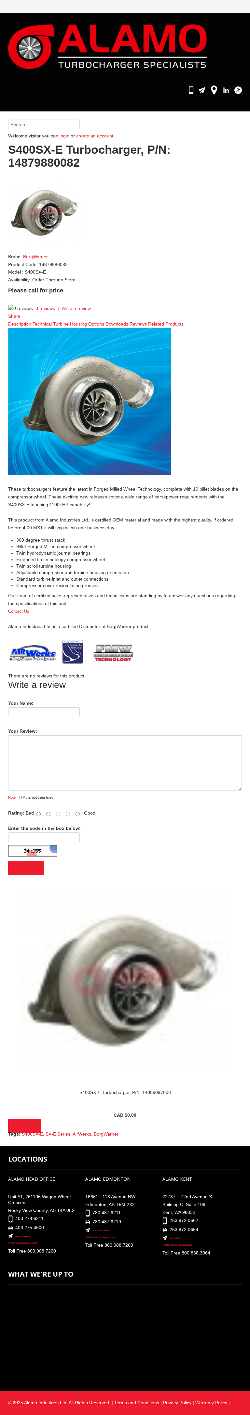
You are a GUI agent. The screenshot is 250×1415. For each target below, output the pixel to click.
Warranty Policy (212, 1402)
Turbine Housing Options (78, 324)
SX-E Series (58, 1134)
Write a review (76, 308)
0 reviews (45, 308)
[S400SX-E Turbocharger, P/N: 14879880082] (45, 212)
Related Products (166, 324)
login (64, 135)
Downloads (116, 324)
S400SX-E (32, 1134)
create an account (94, 135)
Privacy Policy (177, 1402)
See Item (24, 1126)
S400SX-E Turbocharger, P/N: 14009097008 (125, 1092)
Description (19, 324)
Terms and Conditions (136, 1402)
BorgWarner (35, 256)
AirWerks (82, 1134)
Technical (42, 324)
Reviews (138, 324)
